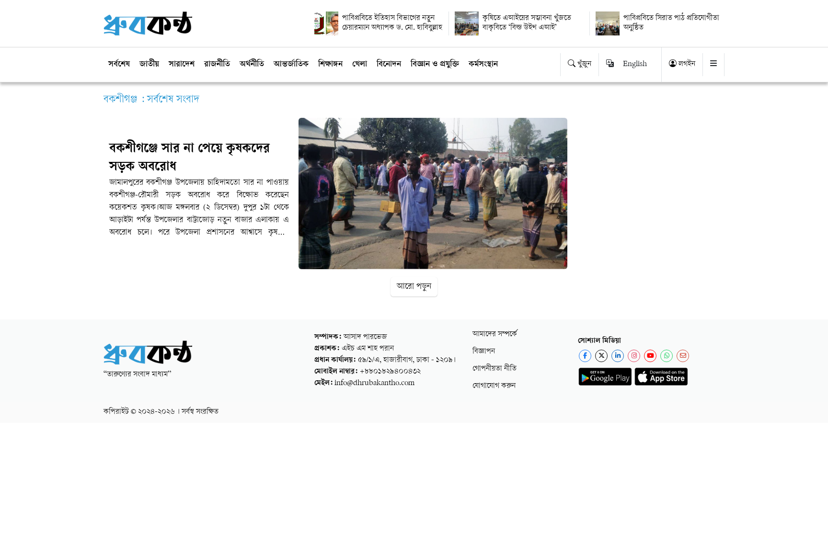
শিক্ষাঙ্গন (330, 64)
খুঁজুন (583, 64)
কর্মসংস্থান (483, 64)
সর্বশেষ (119, 64)
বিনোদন (389, 64)
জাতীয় (149, 64)
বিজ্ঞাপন (483, 352)
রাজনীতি (217, 64)
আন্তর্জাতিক (291, 64)
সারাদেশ (182, 64)
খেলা (359, 64)
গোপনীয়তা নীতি (494, 369)
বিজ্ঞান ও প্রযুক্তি (435, 64)
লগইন (686, 64)
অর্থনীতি (252, 64)
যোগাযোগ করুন (494, 386)
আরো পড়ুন (414, 286)
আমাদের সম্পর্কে (494, 334)
